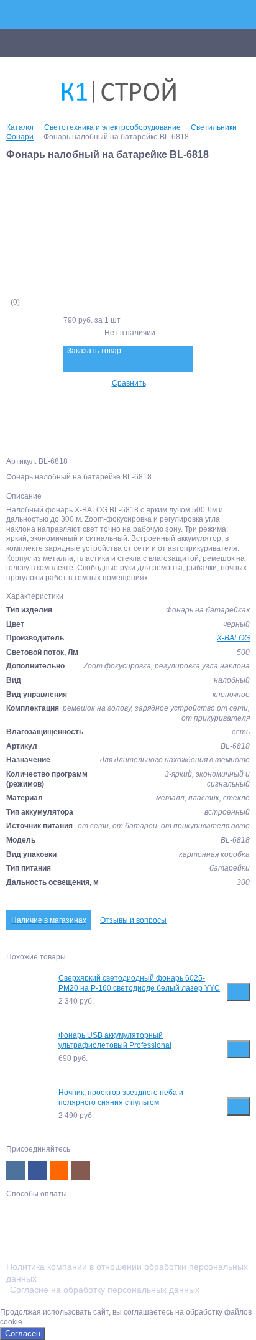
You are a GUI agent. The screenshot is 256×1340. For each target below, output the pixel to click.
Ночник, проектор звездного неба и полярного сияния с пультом (120, 1097)
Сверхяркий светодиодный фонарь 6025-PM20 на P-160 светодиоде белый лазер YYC (139, 983)
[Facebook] (37, 1170)
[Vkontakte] (15, 1170)
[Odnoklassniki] (59, 1170)
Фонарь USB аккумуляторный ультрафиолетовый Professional (114, 1040)
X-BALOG (233, 638)
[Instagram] (80, 1170)
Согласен (22, 1333)
